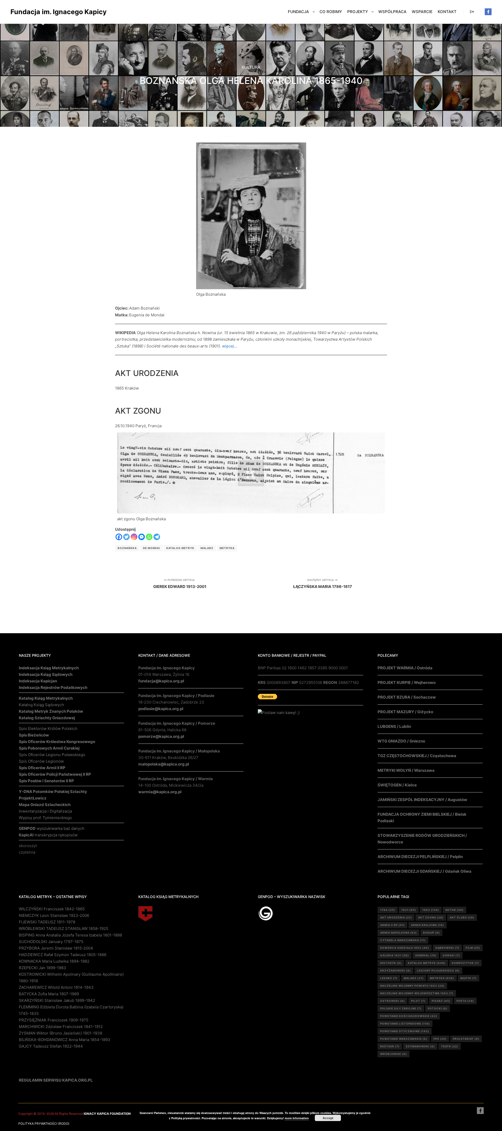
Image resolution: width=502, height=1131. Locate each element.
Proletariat (466, 1038)
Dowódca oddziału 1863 (404, 947)
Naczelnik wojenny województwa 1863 (416, 993)
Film (473, 947)
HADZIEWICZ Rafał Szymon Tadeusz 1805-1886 (62, 954)
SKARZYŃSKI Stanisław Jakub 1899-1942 (57, 1000)
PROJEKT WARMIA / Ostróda (405, 667)
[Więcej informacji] (472, 11)
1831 (408, 909)
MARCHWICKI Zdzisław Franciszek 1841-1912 (61, 1026)
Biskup (431, 932)
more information (297, 1118)
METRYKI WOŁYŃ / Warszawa (406, 770)
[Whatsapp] (149, 537)
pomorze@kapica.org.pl (161, 736)
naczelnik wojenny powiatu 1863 (412, 985)
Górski (451, 955)
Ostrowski (392, 1000)
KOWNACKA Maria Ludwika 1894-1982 (54, 961)
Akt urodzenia (396, 917)
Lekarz (388, 978)
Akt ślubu (462, 917)
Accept (328, 1118)
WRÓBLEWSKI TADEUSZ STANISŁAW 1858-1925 (63, 928)
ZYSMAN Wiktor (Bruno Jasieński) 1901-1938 (60, 1033)
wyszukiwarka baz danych (51, 828)
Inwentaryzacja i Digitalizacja (45, 811)
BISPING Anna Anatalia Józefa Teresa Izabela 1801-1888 (70, 935)
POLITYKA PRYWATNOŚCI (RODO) (43, 1124)
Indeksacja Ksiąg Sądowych (45, 674)
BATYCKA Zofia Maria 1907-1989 (49, 993)
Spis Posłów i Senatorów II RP (46, 780)
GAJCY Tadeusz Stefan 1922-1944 (51, 1046)
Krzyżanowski (395, 970)
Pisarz (441, 1000)
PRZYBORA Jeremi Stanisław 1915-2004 (56, 948)
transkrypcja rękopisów (48, 834)
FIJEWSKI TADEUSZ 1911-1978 (47, 921)
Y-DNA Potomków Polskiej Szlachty (53, 791)
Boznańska (127, 548)
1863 (430, 909)
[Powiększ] (299, 149)
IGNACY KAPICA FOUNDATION (107, 1114)
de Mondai (151, 548)
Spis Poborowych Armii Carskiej (49, 748)
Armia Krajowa (427, 925)
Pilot (418, 1000)
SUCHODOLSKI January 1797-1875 (51, 941)
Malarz (207, 548)
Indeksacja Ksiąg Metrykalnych (49, 667)
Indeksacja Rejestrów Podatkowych (53, 687)
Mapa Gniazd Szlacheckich (45, 804)
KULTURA (251, 67)
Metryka (227, 548)
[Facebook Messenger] (141, 537)
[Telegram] (156, 537)
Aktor (454, 909)
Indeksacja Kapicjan (38, 680)
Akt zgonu (430, 917)
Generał (425, 955)
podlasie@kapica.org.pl (160, 708)
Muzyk (468, 978)
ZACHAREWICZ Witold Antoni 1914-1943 (56, 987)
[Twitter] (126, 537)
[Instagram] (134, 537)
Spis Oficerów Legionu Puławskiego (52, 754)
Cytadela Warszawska (403, 940)
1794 (387, 909)
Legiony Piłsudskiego (438, 970)
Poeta (465, 1000)
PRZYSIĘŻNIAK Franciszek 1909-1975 (53, 1020)
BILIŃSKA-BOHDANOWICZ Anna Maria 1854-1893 (64, 1039)
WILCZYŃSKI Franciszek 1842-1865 (52, 908)
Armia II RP (392, 925)
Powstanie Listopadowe (405, 1023)
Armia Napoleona (398, 932)
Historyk (391, 962)
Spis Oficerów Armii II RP (42, 767)
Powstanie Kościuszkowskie (408, 1016)
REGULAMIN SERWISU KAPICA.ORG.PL (56, 1080)
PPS (440, 1038)
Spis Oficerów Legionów (41, 761)
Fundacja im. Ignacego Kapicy (36, 12)
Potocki (437, 1008)
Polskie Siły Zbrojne (400, 1008)
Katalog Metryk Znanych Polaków (51, 711)
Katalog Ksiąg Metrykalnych (46, 698)
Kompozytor (465, 962)
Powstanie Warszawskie (403, 1038)
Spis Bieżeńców (34, 735)
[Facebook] (488, 11)
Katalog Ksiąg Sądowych (41, 704)
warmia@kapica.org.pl (159, 791)
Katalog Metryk (180, 548)
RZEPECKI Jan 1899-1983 (42, 967)
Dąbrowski (447, 947)
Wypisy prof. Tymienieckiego (45, 817)
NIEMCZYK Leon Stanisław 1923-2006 (54, 915)
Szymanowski (420, 1046)
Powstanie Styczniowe (404, 1031)
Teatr (449, 1046)
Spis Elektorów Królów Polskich (48, 728)
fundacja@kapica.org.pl (161, 680)
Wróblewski (393, 1053)
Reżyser (390, 1046)
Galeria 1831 (394, 955)
